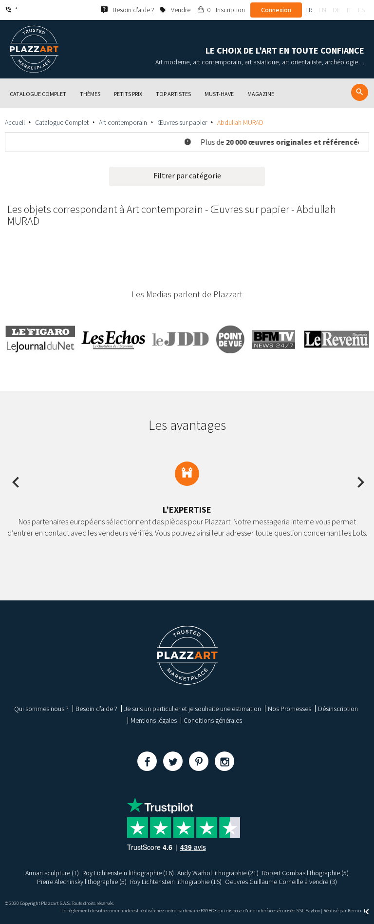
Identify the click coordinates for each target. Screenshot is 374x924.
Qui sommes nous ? (41, 708)
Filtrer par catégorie (187, 175)
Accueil (15, 122)
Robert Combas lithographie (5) (305, 872)
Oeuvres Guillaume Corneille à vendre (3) (281, 881)
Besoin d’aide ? (96, 708)
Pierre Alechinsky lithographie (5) (82, 881)
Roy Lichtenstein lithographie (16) (128, 872)
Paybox (312, 910)
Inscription (230, 9)
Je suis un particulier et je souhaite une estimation (192, 708)
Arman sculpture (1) (52, 872)
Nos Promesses (289, 708)
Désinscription (338, 708)
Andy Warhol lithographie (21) (218, 872)
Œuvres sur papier (182, 122)
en (322, 9)
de (336, 9)
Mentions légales (154, 720)
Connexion (276, 9)
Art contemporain (123, 122)
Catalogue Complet (62, 122)
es (361, 9)
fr (308, 9)
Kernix (355, 910)
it (349, 9)
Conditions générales (213, 720)
